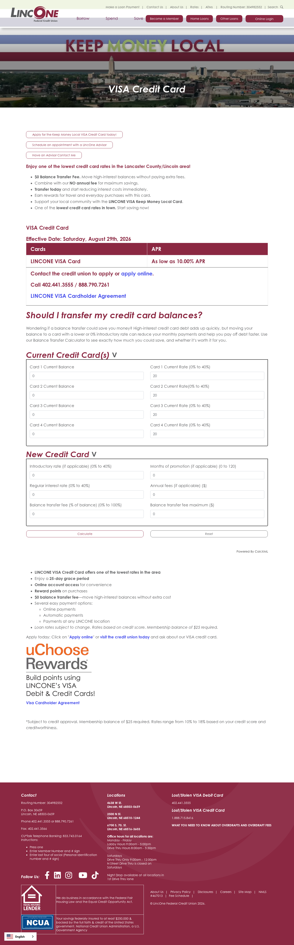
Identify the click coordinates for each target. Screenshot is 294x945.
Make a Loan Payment (122, 7)
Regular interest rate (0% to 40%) (60, 485)
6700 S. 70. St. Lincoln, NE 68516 (119, 827)
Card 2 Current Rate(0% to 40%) (179, 386)
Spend (112, 18)
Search (273, 7)
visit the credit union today (125, 637)
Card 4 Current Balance (52, 425)
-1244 (136, 818)
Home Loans (199, 18)
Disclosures (205, 892)
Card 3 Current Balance (52, 405)
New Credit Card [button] (57, 454)
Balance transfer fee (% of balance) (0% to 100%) (76, 505)
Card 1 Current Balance (52, 367)
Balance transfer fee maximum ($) (182, 505)
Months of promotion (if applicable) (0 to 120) (193, 466)
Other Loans (229, 18)
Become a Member (164, 18)
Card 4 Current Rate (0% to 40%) (180, 425)
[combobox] (20, 936)
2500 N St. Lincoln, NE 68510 (119, 816)
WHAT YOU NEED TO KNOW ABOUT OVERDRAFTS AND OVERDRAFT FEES (221, 825)
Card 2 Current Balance (52, 386)
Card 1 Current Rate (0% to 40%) (180, 367)
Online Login (264, 19)
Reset (209, 534)
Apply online (81, 637)
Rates (194, 7)
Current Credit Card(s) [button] (68, 355)
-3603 (136, 829)
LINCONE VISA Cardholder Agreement (78, 296)
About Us (176, 7)
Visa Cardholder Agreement (52, 702)
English (20, 936)
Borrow (83, 18)
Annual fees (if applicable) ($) (178, 485)
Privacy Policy (180, 892)
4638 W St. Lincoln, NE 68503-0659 (123, 804)
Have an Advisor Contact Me (54, 155)
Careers (225, 892)
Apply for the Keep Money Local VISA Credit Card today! (74, 134)
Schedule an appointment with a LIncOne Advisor (69, 145)
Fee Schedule (179, 895)
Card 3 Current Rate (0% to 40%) (180, 405)
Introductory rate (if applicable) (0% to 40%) (71, 466)
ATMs (210, 7)
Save (138, 18)
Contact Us (155, 7)
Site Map (245, 892)
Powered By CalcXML (252, 551)
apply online (136, 273)
